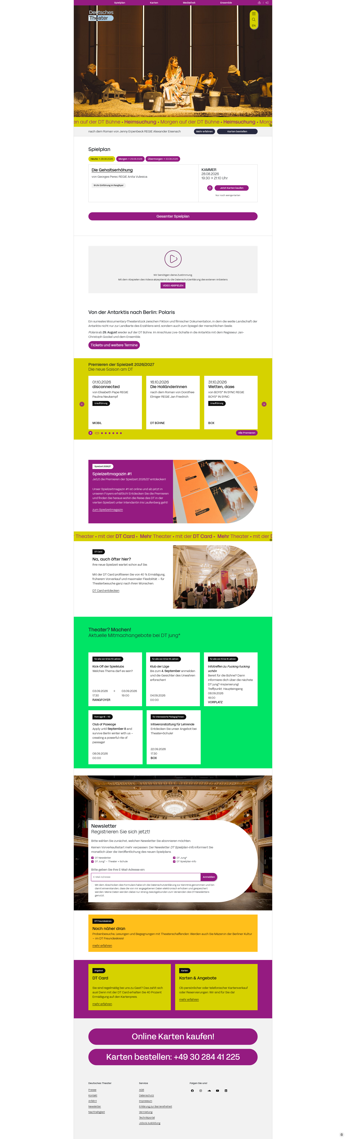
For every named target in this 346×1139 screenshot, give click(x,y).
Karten (154, 2)
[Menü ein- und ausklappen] (254, 13)
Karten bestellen (237, 131)
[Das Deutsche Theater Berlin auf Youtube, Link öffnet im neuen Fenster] (217, 1090)
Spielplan (119, 2)
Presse (92, 1090)
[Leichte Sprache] (259, 2)
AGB (141, 1090)
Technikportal (147, 1117)
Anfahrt (92, 1101)
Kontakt (92, 1095)
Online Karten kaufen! (173, 1036)
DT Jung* (182, 858)
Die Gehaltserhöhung (112, 170)
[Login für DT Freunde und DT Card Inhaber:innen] (267, 2)
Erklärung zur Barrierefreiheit (155, 1106)
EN (254, 25)
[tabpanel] (173, 183)
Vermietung (145, 1112)
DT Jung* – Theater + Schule (111, 861)
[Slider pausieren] (90, 433)
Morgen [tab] (130, 159)
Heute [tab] (102, 159)
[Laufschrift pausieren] (271, 125)
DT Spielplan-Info (186, 861)
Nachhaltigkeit (96, 1112)
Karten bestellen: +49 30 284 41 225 (173, 1057)
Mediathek (189, 2)
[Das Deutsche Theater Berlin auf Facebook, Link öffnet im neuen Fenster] (192, 1090)
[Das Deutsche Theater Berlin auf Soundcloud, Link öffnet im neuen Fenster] (209, 1090)
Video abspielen (173, 285)
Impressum (145, 1101)
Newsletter (94, 1106)
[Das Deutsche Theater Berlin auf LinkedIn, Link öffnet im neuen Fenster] (226, 1090)
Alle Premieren (246, 433)
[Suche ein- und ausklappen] (254, 19)
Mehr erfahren (204, 131)
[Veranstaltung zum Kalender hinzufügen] (210, 188)
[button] (81, 404)
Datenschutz (146, 1095)
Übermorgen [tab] (163, 159)
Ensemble (226, 2)
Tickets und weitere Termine (114, 345)
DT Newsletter (103, 858)
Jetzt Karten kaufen (231, 188)
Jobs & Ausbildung (149, 1123)
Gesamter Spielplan (173, 216)
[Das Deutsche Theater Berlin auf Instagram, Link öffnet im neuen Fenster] (200, 1090)
